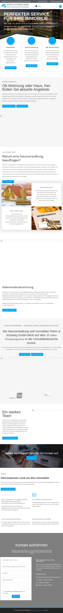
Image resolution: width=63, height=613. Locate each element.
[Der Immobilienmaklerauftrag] (3, 514)
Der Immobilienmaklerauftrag (11, 519)
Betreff (5, 573)
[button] (60, 6)
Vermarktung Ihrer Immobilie (41, 519)
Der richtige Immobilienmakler (42, 499)
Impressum (34, 610)
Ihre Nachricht (8, 580)
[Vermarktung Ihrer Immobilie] (34, 514)
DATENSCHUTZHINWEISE (12, 591)
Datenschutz (41, 610)
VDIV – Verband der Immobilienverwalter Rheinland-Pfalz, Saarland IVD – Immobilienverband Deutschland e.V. (14, 501)
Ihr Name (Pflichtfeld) (10, 560)
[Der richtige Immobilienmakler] (34, 495)
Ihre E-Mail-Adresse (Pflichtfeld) (14, 566)
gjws (48, 610)
